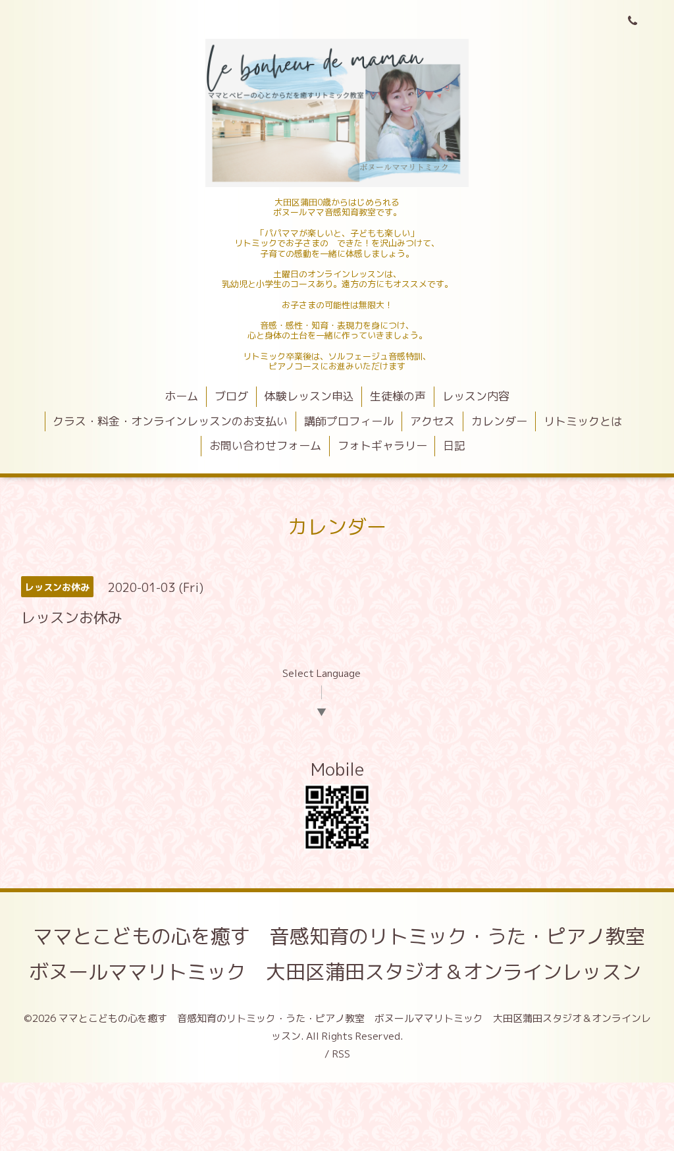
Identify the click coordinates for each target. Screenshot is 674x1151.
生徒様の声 (398, 396)
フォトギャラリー (382, 445)
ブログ (231, 396)
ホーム (181, 396)
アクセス (432, 421)
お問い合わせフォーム (265, 445)
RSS (341, 1054)
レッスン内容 (475, 396)
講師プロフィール (349, 421)
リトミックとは (583, 421)
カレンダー (499, 421)
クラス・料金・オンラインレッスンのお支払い (170, 421)
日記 (454, 445)
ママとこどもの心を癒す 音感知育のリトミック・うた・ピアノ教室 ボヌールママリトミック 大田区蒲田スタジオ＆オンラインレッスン (347, 954)
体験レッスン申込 (309, 396)
